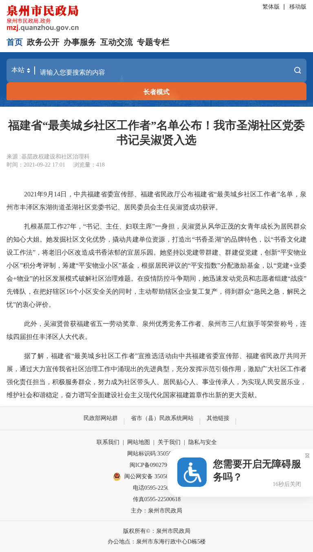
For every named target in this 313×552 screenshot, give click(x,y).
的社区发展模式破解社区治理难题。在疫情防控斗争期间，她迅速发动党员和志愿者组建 (160, 278)
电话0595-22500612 (157, 488)
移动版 (297, 7)
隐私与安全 (202, 442)
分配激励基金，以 (246, 265)
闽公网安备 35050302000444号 (162, 476)
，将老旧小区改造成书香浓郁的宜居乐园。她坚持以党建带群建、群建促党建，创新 (156, 252)
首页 (15, 41)
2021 (30, 194)
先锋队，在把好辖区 (36, 291)
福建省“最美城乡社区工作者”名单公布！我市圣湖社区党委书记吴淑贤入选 (156, 132)
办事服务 (80, 41)
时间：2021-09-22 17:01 (36, 165)
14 (57, 194)
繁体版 (271, 7)
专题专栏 (153, 41)
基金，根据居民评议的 (154, 265)
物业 (23, 278)
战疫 (297, 278)
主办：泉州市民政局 (156, 511)
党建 (283, 265)
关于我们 (169, 442)
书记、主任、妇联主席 (119, 226)
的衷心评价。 (35, 304)
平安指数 (204, 265)
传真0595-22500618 (157, 499)
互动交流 (116, 41)
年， (77, 226)
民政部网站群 (101, 418)
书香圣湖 (208, 239)
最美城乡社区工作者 (247, 194)
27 (67, 226)
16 (69, 291)
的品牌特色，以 (247, 239)
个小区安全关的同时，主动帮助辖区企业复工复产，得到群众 (162, 291)
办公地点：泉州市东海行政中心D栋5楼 (157, 542)
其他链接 (218, 418)
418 (100, 165)
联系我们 (108, 442)
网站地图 (138, 442)
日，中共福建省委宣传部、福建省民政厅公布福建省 (137, 194)
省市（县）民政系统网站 (162, 418)
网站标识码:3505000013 (156, 454)
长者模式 (156, 91)
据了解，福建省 (47, 355)
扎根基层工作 (44, 226)
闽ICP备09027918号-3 (156, 465)
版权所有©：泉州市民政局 (156, 531)
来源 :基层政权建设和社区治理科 (48, 157)
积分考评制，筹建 (49, 265)
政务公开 (43, 41)
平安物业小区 (99, 265)
